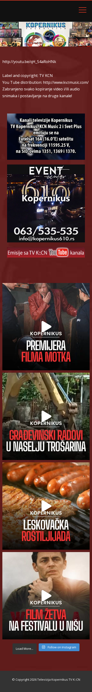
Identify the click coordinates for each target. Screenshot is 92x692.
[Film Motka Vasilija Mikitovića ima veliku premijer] (46, 326)
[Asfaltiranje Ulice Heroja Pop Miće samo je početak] (46, 416)
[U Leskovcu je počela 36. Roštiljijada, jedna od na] (46, 506)
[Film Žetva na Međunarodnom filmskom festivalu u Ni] (46, 595)
